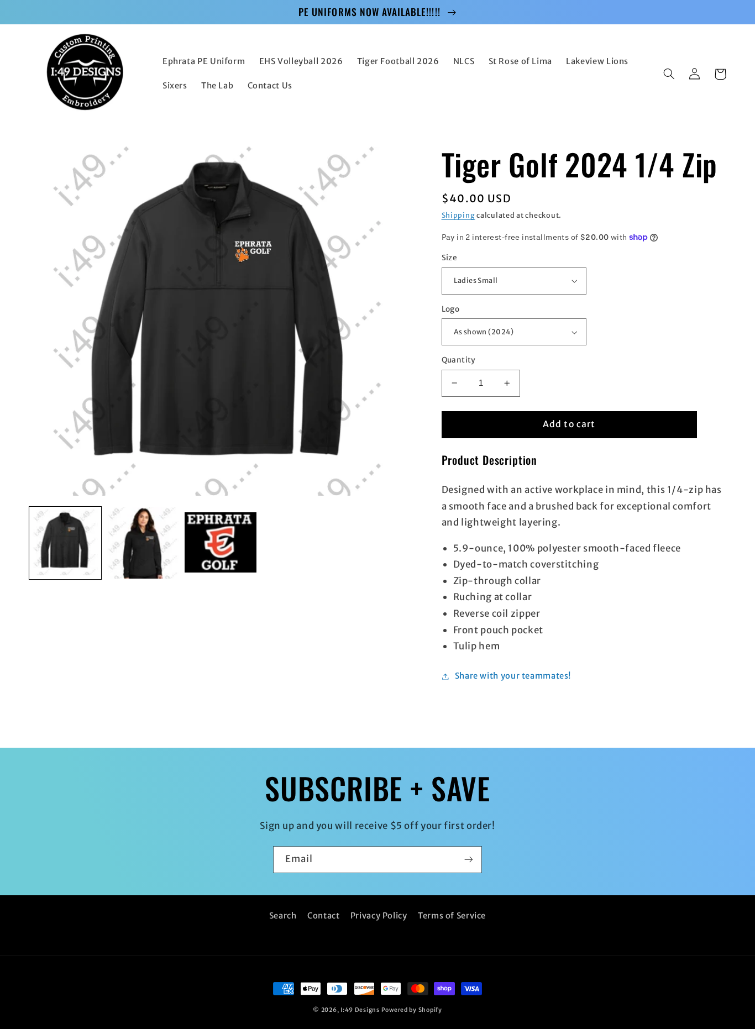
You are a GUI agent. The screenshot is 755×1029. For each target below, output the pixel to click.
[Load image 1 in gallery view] (65, 543)
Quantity (459, 360)
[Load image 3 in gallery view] (220, 543)
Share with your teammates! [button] (513, 676)
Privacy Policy (378, 916)
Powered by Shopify (411, 1010)
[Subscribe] (468, 859)
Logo (451, 309)
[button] (669, 74)
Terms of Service (452, 916)
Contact (323, 916)
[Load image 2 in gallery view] (143, 543)
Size (450, 257)
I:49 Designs (360, 1010)
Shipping (458, 215)
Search (283, 916)
